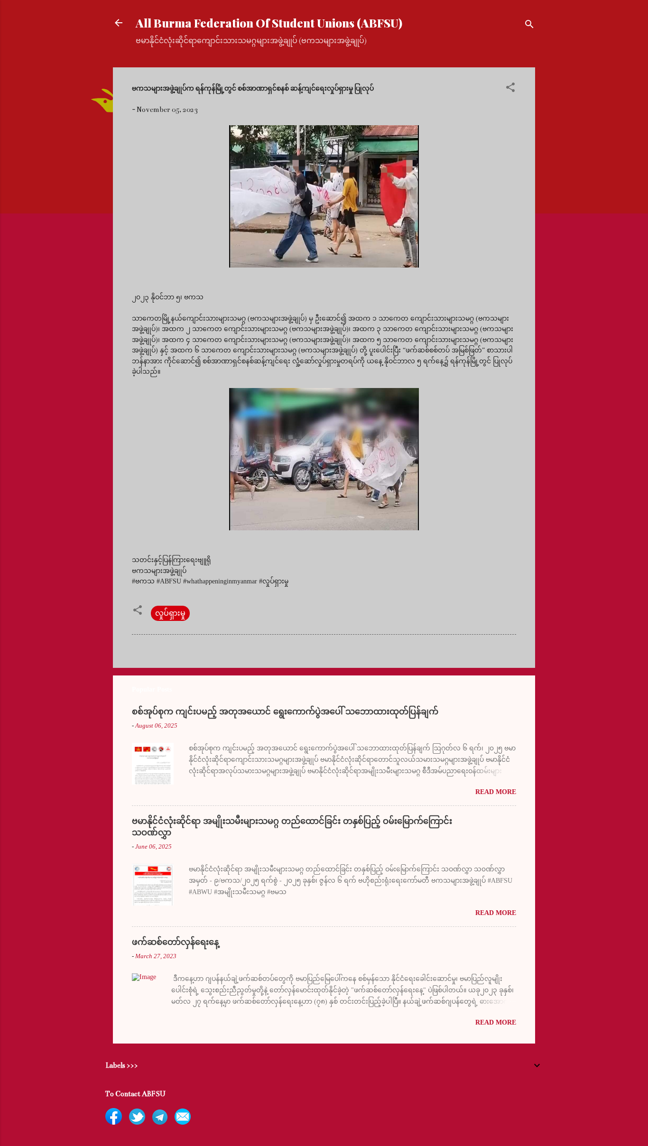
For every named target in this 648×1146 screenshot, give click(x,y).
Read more (495, 791)
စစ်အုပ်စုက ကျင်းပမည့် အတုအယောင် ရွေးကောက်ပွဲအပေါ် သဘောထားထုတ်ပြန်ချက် (285, 711)
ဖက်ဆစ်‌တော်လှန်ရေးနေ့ (175, 942)
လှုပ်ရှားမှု (170, 613)
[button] (510, 89)
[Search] (529, 25)
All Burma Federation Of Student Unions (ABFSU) (269, 22)
